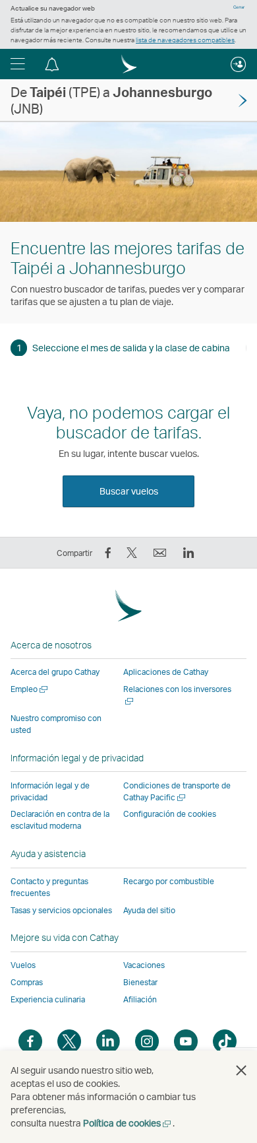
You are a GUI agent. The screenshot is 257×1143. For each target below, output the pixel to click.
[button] (18, 64)
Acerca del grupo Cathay (55, 672)
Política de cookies (128, 1122)
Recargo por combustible (168, 881)
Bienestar (140, 982)
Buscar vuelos (129, 491)
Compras (27, 982)
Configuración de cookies (169, 814)
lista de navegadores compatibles (185, 40)
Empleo (30, 689)
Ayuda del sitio (149, 910)
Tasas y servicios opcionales (61, 910)
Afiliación (140, 999)
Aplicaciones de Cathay (165, 672)
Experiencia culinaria (48, 999)
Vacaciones (144, 965)
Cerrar (238, 7)
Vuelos (23, 965)
